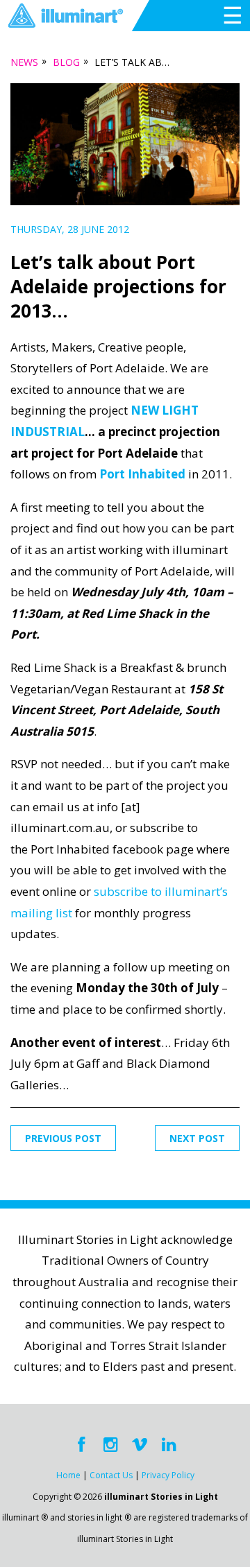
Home (68, 1475)
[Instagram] (110, 1445)
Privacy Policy (168, 1475)
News (24, 62)
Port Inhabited (142, 474)
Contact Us (111, 1475)
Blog (66, 62)
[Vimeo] (139, 1445)
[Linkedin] (168, 1445)
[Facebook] (81, 1445)
